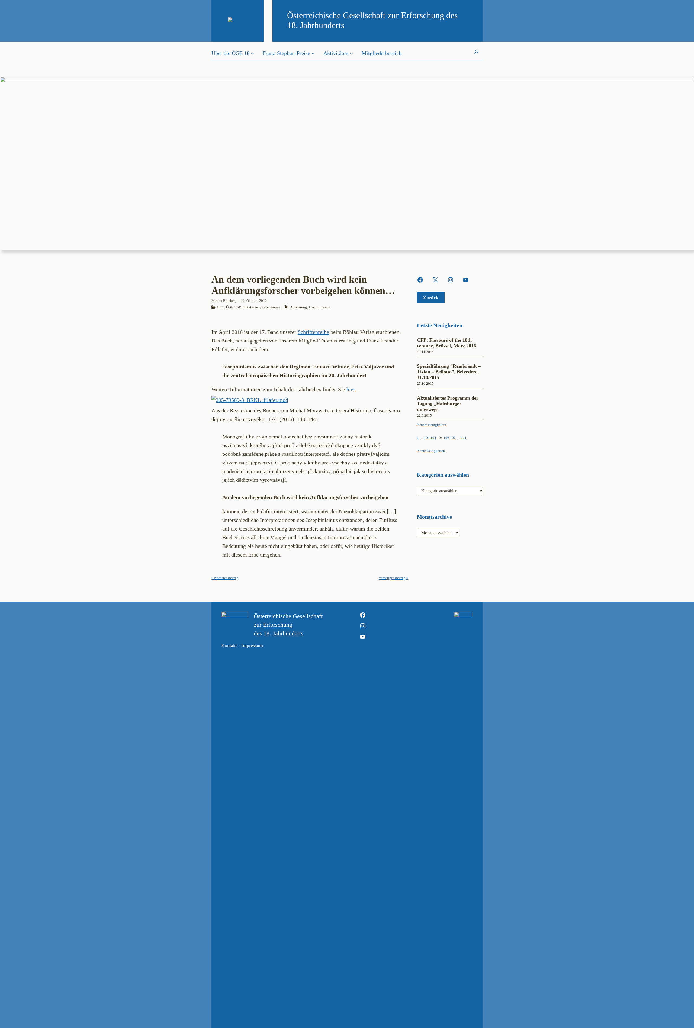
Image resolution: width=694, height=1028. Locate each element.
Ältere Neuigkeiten (431, 451)
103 (427, 438)
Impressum (252, 645)
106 (446, 438)
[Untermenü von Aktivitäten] (351, 53)
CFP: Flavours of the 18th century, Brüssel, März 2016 (446, 342)
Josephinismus (319, 307)
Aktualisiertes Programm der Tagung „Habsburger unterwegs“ (447, 403)
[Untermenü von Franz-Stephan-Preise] (313, 53)
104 (433, 438)
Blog (220, 307)
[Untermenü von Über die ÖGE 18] (252, 53)
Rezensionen (270, 307)
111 (464, 438)
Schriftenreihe (313, 332)
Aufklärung (298, 307)
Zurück (430, 297)
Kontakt (229, 645)
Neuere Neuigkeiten (431, 425)
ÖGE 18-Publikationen (243, 307)
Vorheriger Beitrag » (393, 578)
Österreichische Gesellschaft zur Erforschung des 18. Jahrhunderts (288, 625)
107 (453, 438)
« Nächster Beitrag (225, 578)
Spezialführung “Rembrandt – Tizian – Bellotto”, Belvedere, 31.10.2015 (449, 371)
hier (350, 389)
